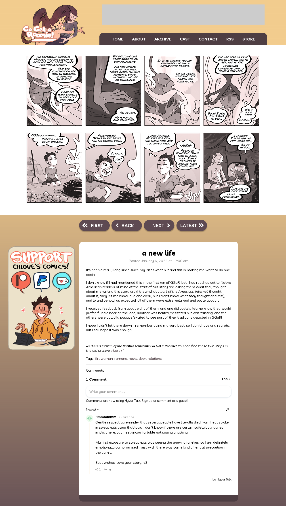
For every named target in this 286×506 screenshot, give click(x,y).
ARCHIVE (162, 38)
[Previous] (127, 226)
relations (155, 358)
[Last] (191, 226)
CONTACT (208, 38)
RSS (230, 38)
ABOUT (139, 38)
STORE (248, 38)
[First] (94, 226)
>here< (116, 350)
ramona (120, 358)
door (142, 358)
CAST (185, 38)
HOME (117, 38)
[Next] (159, 226)
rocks (133, 358)
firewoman (104, 358)
